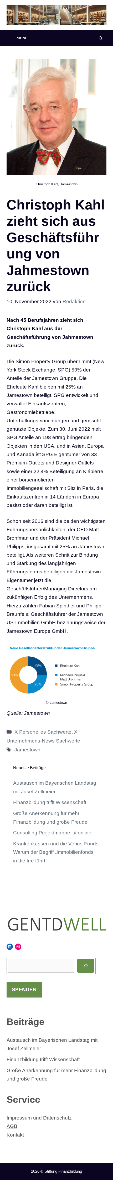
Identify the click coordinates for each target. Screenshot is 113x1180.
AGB (12, 1126)
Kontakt (15, 1135)
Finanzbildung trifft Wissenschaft (49, 802)
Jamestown (27, 749)
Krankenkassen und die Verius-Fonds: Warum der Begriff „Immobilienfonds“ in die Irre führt (56, 852)
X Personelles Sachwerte (42, 732)
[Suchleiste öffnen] (101, 38)
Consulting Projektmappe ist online (52, 832)
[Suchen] (85, 966)
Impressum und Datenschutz (39, 1118)
